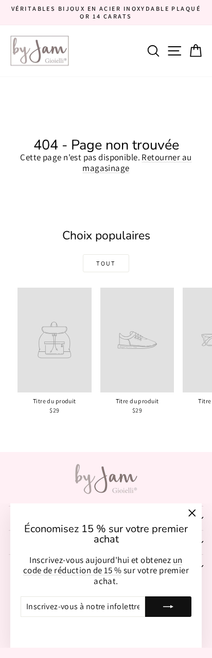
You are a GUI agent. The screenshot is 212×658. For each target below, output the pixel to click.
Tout (106, 263)
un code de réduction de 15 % (103, 565)
